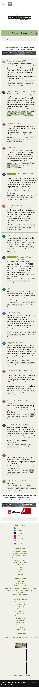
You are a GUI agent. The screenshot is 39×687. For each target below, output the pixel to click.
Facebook (20, 528)
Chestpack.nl (20, 581)
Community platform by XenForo (18, 682)
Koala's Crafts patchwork (20, 594)
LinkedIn (20, 541)
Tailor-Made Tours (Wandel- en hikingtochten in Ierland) (20, 588)
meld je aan (18, 47)
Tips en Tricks (20, 569)
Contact (20, 565)
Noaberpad (11, 147)
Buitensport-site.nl (20, 611)
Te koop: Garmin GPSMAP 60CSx (19, 481)
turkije (9, 235)
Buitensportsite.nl (21, 609)
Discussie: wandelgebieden (14, 141)
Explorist (9, 470)
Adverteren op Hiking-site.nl (21, 553)
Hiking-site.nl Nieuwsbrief (20, 551)
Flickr (20, 543)
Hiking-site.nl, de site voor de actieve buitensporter (20, 17)
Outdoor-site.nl (20, 625)
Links (20, 567)
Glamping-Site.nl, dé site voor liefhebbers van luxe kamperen (20, 591)
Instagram (20, 538)
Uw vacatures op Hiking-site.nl (20, 558)
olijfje (8, 360)
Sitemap (20, 572)
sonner (9, 332)
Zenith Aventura (20, 583)
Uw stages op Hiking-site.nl (20, 555)
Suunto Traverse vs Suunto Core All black (21, 91)
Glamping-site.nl (20, 620)
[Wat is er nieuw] (32, 33)
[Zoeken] (36, 33)
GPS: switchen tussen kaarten (17, 425)
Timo (8, 485)
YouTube (20, 536)
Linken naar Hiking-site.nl (20, 562)
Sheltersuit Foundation (20, 586)
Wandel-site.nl (20, 629)
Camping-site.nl (20, 613)
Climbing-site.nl (20, 618)
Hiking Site (8, 33)
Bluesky (21, 530)
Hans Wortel (10, 137)
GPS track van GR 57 (14, 205)
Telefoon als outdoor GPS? (16, 61)
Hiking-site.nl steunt (20, 560)
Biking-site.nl (20, 606)
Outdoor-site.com (21, 622)
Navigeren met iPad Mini (15, 343)
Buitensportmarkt (24, 199)
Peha (8, 225)
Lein (8, 246)
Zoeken (20, 574)
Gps (8, 289)
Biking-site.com (20, 604)
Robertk (9, 444)
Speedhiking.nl (20, 627)
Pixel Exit (10, 685)
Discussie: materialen (17, 85)
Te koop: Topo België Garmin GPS (19, 455)
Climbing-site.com (20, 616)
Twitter (20, 533)
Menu (4, 4)
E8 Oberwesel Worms (14, 124)
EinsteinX (9, 81)
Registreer (8, 47)
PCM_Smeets (11, 109)
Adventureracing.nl (20, 602)
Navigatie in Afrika (13, 312)
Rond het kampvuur (17, 229)
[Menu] (4, 33)
